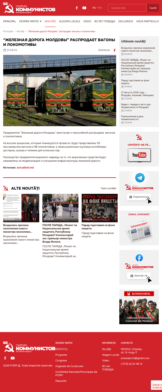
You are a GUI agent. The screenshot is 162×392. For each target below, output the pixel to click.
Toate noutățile (108, 188)
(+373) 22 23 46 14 (131, 363)
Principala (8, 31)
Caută (153, 8)
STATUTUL (61, 349)
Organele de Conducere (69, 366)
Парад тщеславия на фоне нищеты (98, 227)
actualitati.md (25, 167)
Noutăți (50, 21)
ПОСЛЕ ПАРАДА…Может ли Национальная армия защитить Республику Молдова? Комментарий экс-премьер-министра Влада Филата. (59, 233)
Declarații (125, 21)
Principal (9, 21)
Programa (61, 355)
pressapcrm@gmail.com (135, 358)
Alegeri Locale (69, 21)
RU (94, 7)
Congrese (61, 360)
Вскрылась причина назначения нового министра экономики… (17, 228)
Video (87, 21)
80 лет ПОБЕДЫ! (104, 21)
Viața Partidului (147, 21)
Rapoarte (60, 381)
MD (100, 7)
